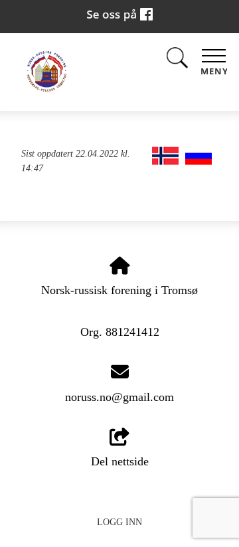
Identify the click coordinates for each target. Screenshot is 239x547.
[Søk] (177, 61)
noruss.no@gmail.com (119, 397)
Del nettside (120, 461)
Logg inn (119, 521)
